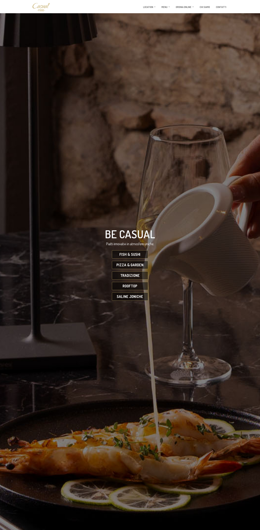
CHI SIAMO (205, 7)
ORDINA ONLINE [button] (184, 7)
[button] (130, 254)
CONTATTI (221, 7)
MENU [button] (164, 7)
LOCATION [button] (148, 7)
